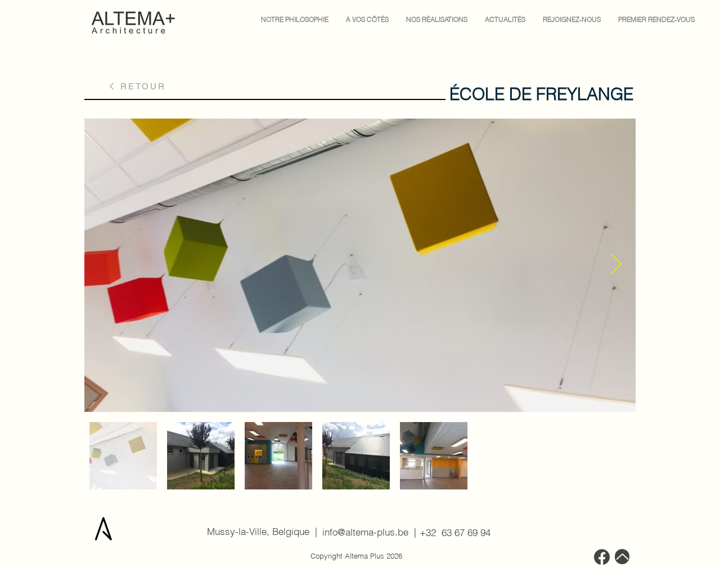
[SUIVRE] (365, 532)
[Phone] (602, 557)
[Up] (622, 556)
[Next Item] (616, 265)
